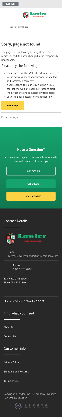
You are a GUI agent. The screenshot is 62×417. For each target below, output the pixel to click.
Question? (10, 4)
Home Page (12, 105)
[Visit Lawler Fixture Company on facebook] (5, 291)
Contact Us (33, 171)
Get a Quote (33, 183)
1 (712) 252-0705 (22, 269)
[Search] (4, 26)
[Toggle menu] (4, 14)
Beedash (22, 397)
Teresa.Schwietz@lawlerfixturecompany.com (33, 255)
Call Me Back (33, 196)
